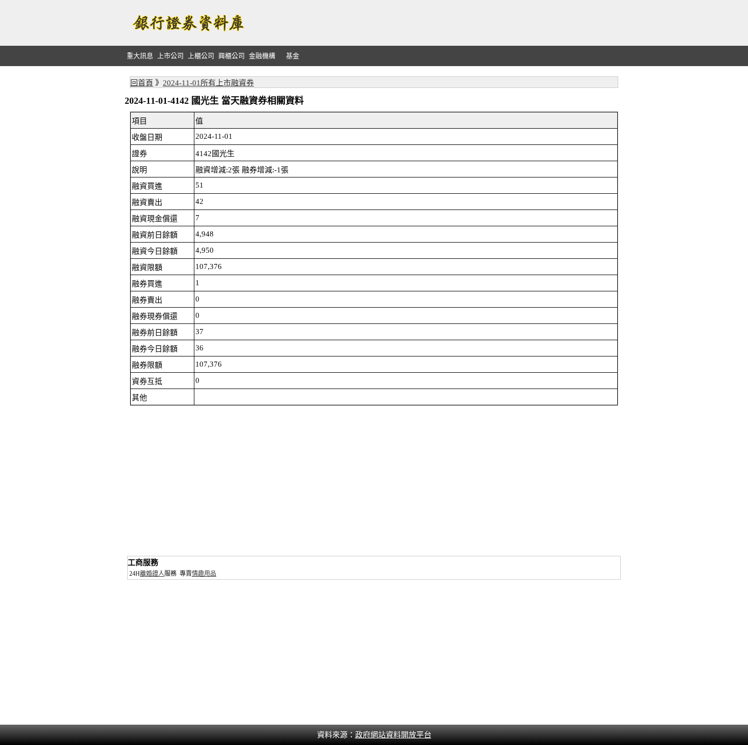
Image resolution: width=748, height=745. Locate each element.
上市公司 (170, 55)
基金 (292, 55)
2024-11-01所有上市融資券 (208, 83)
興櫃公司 (231, 55)
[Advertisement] (438, 23)
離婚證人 (152, 573)
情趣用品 (204, 573)
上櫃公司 (201, 55)
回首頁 (141, 83)
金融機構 (262, 55)
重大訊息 (140, 55)
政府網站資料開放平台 (393, 735)
